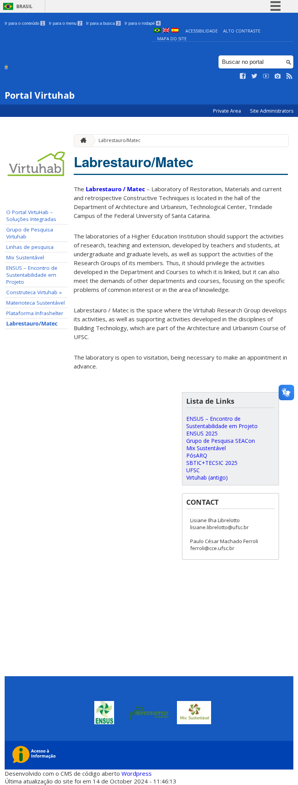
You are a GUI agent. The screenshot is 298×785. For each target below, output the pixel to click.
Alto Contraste (241, 31)
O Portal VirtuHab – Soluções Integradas (31, 216)
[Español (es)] (175, 31)
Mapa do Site (172, 38)
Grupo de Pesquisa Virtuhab (29, 233)
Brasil (24, 6)
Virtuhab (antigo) (207, 477)
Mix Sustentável (25, 257)
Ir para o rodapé (142, 23)
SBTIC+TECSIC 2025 (211, 462)
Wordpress (136, 773)
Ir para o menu (65, 23)
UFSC (193, 470)
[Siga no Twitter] (254, 76)
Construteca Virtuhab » (34, 292)
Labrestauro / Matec (115, 189)
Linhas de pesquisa (30, 246)
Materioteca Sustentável (35, 302)
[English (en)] (166, 31)
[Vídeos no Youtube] (266, 76)
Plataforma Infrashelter (34, 313)
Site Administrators (271, 111)
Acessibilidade (201, 31)
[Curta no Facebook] (243, 76)
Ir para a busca (103, 23)
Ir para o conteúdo (24, 23)
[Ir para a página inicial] (81, 141)
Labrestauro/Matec (31, 323)
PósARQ (196, 455)
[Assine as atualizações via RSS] (289, 76)
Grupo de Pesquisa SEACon (220, 440)
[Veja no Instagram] (278, 76)
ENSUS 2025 (202, 433)
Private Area (227, 111)
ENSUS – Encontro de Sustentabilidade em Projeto (31, 274)
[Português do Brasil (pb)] (157, 31)
